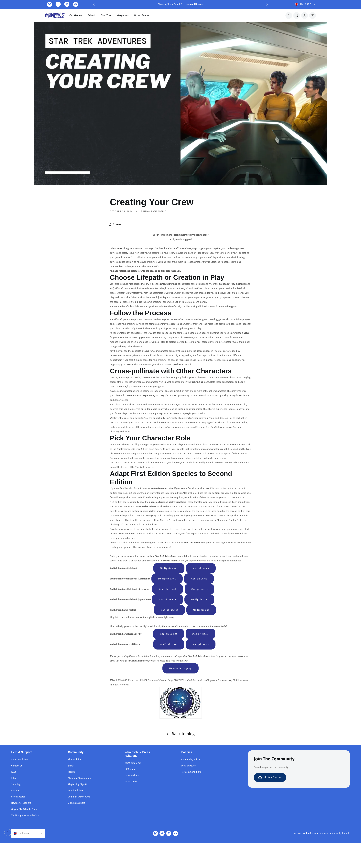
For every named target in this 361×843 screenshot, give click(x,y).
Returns (15, 790)
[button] (94, 4)
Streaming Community (79, 778)
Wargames (122, 15)
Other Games (141, 15)
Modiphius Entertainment (316, 833)
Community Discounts (79, 796)
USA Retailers (132, 775)
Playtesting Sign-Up (78, 784)
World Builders (75, 790)
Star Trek (106, 15)
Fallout (91, 15)
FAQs (13, 772)
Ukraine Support (76, 803)
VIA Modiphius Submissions (25, 815)
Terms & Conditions (191, 772)
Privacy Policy (188, 765)
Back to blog (183, 733)
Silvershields (74, 759)
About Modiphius (20, 759)
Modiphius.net (169, 568)
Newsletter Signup (180, 668)
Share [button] (117, 224)
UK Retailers (131, 769)
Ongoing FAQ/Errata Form (24, 809)
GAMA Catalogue (133, 763)
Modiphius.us (201, 568)
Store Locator (18, 796)
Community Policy (190, 759)
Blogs (70, 765)
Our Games (75, 15)
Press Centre (131, 781)
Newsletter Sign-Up (21, 803)
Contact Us (16, 765)
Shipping (15, 784)
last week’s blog (120, 248)
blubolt (346, 833)
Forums (71, 772)
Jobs (13, 778)
